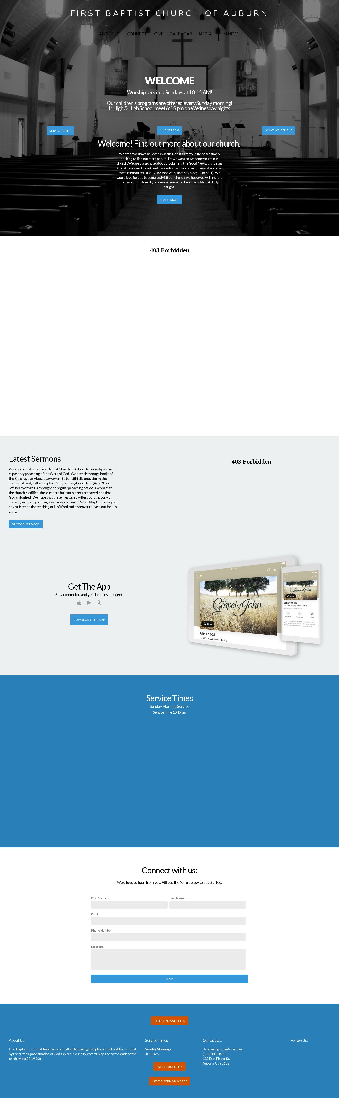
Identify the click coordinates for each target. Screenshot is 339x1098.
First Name (98, 898)
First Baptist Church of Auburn (169, 13)
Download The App (89, 620)
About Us (109, 34)
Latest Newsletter (169, 1021)
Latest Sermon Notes (169, 1081)
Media (205, 34)
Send (169, 979)
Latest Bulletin (169, 1067)
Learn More (169, 200)
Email (94, 914)
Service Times (60, 131)
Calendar (181, 34)
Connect (137, 34)
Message (97, 946)
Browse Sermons (26, 524)
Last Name (177, 898)
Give (158, 34)
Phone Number (101, 930)
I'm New (229, 34)
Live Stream (169, 130)
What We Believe (278, 130)
